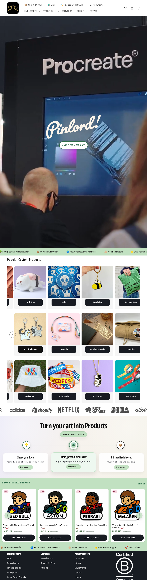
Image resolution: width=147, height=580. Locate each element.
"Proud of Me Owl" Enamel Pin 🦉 (125, 525)
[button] (34, 5)
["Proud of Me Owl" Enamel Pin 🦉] (128, 506)
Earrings (97, 349)
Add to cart (19, 538)
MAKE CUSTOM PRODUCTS (73, 145)
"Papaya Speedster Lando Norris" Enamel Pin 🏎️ (52, 526)
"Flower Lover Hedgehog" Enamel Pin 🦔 (91, 525)
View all (141, 483)
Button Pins (131, 302)
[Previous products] (7, 515)
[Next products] (139, 515)
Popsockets (97, 396)
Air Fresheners (131, 349)
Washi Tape (30, 396)
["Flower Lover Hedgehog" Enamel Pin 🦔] (92, 506)
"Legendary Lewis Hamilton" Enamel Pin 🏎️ (18, 526)
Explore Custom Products (73, 434)
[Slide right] (134, 287)
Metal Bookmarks (30, 349)
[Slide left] (12, 287)
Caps (64, 396)
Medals (131, 396)
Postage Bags (30, 302)
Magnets (63, 302)
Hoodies (63, 349)
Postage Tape (97, 302)
